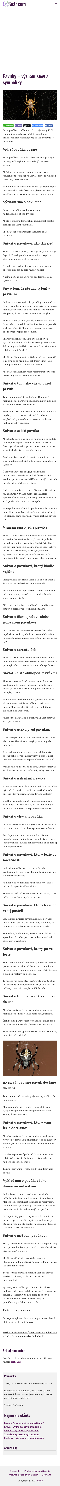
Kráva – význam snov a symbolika (23, 1426)
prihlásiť (16, 1361)
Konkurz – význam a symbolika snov (24, 1438)
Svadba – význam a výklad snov (21, 1430)
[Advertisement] (30, 39)
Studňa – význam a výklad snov (21, 1434)
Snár (40, 1480)
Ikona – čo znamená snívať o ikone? (24, 1423)
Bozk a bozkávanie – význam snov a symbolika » (30, 1332)
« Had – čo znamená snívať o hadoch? (24, 1336)
